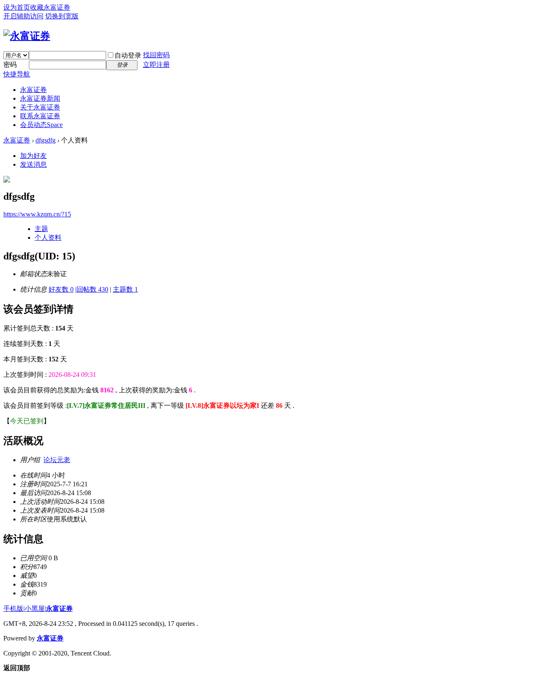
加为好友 (33, 155)
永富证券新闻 (40, 98)
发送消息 (33, 164)
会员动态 (41, 124)
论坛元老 (56, 459)
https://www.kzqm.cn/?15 (37, 214)
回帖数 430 (92, 289)
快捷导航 (16, 74)
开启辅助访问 (23, 16)
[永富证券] (26, 35)
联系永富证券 (40, 115)
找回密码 (156, 54)
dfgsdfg (46, 140)
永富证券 (33, 89)
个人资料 (48, 237)
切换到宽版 (62, 16)
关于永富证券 (40, 107)
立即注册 (156, 64)
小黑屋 (35, 608)
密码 (10, 64)
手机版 (13, 608)
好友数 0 (61, 289)
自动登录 (128, 55)
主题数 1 (125, 289)
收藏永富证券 (50, 7)
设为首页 (16, 7)
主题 (41, 228)
